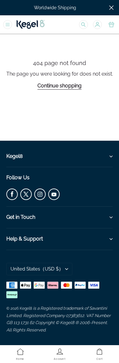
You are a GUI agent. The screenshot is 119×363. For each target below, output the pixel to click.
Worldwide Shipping (55, 7)
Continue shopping (59, 86)
